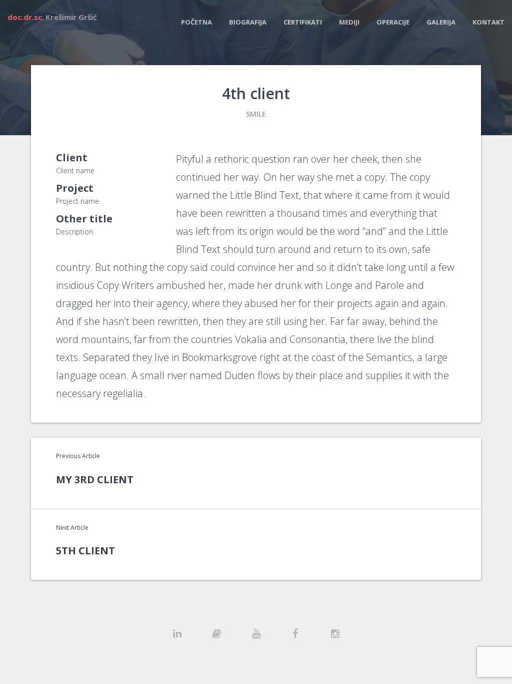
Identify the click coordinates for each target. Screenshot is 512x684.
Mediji (349, 22)
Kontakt (488, 22)
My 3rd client (95, 479)
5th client (85, 550)
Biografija (247, 22)
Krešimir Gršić (52, 17)
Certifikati (303, 22)
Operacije (393, 22)
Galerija (441, 22)
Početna (196, 22)
